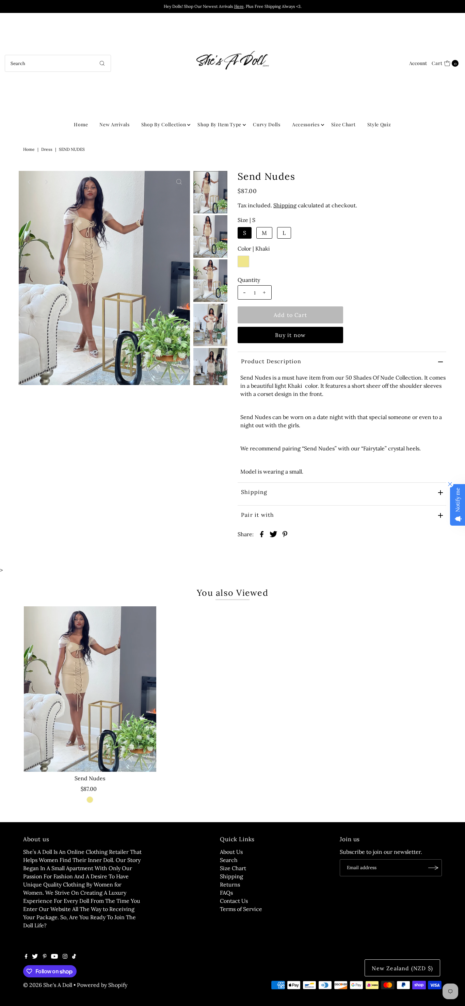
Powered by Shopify (102, 984)
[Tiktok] (74, 957)
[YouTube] (54, 957)
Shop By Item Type (219, 124)
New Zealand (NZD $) (402, 968)
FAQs (226, 892)
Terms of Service (241, 909)
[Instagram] (65, 957)
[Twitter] (35, 957)
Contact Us (234, 900)
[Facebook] (26, 957)
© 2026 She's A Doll (47, 984)
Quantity (249, 279)
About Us (231, 851)
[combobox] (58, 63)
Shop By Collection (163, 124)
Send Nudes (90, 778)
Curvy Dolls (266, 124)
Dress (46, 149)
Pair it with (257, 514)
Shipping (284, 205)
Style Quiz (379, 124)
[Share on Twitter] (273, 533)
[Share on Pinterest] (285, 533)
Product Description (271, 361)
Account (418, 63)
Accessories (306, 124)
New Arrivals (114, 124)
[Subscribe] (433, 867)
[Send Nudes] (90, 689)
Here (239, 6)
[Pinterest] (45, 957)
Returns (230, 884)
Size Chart (343, 124)
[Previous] (29, 181)
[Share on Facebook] (262, 533)
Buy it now (290, 335)
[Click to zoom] (179, 181)
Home (81, 124)
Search (229, 860)
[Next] (46, 181)
